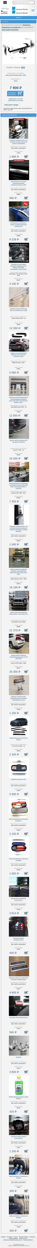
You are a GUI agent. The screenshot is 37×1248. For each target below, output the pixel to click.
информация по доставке (15, 100)
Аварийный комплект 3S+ (18, 779)
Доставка (9, 1236)
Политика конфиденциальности (12, 1239)
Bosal (15, 80)
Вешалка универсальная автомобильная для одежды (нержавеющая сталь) (18, 698)
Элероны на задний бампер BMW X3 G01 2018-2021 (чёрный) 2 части (18, 354)
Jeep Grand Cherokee (10, 30)
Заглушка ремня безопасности (19, 1017)
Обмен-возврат (13, 1238)
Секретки (18, 1057)
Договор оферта (23, 1236)
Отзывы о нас (23, 1238)
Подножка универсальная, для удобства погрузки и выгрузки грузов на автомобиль (19, 141)
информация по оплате (16, 98)
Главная (3, 1236)
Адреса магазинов (4, 12)
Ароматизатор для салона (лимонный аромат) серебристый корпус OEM (18, 183)
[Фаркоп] (18, 63)
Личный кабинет (28, 1239)
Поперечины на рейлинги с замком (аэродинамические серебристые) (18, 224)
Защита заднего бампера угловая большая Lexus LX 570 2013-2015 (18, 656)
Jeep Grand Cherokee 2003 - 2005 (15, 75)
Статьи (16, 1236)
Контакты (32, 1236)
